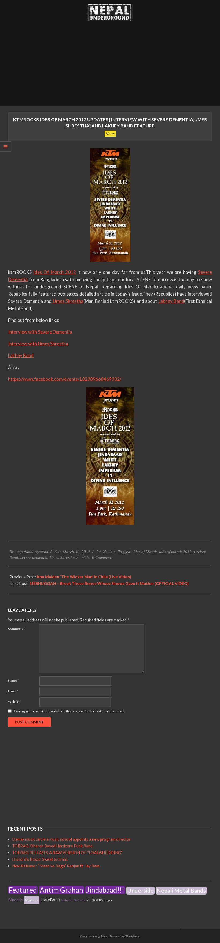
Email (13, 691)
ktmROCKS (95, 900)
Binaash (15, 899)
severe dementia (33, 557)
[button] (110, 12)
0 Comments (102, 557)
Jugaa (108, 900)
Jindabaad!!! (105, 890)
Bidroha (79, 900)
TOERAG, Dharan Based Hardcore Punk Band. (52, 845)
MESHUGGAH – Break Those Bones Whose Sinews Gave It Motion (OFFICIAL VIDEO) (109, 583)
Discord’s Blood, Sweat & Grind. (40, 859)
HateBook (50, 899)
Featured (23, 890)
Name (13, 680)
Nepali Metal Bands (181, 890)
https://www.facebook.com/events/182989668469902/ (64, 379)
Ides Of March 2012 (54, 272)
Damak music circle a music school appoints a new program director (71, 839)
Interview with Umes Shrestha (38, 343)
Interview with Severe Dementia (40, 332)
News (110, 133)
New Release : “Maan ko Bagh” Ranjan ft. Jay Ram (55, 865)
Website (14, 702)
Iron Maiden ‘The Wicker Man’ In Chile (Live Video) (84, 576)
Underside (140, 890)
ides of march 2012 (175, 551)
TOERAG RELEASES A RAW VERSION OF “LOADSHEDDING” (67, 852)
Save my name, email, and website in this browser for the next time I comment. (69, 711)
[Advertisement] (110, 65)
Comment (16, 629)
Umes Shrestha (67, 301)
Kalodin (66, 900)
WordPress (132, 936)
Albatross (31, 900)
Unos (104, 936)
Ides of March (145, 551)
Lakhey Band (171, 301)
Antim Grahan (61, 890)
